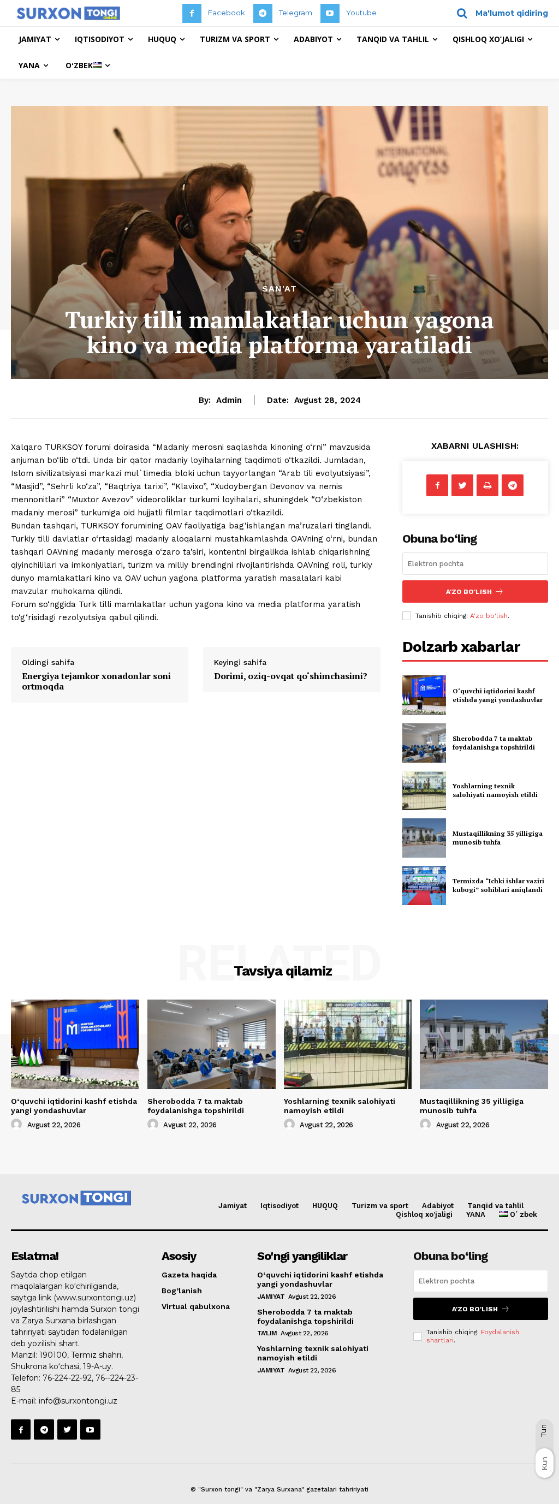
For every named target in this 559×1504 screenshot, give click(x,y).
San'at (279, 288)
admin (229, 400)
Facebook (226, 12)
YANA (475, 1214)
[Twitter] (462, 485)
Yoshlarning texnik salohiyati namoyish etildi (495, 790)
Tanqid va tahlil (495, 1206)
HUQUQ (325, 1206)
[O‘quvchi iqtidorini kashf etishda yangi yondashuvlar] (424, 695)
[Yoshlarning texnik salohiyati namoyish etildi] (424, 790)
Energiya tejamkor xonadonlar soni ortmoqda (96, 681)
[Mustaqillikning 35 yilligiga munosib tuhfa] (424, 838)
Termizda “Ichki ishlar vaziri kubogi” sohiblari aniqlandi (498, 885)
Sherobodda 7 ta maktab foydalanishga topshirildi (494, 742)
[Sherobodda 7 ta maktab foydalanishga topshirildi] (424, 743)
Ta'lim (267, 1333)
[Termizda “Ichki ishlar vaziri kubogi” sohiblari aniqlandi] (424, 885)
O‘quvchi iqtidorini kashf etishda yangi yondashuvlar (498, 695)
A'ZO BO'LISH (469, 592)
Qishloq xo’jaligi (424, 1214)
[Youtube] (330, 13)
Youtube (361, 12)
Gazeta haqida (189, 1274)
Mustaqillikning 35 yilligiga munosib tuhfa (498, 837)
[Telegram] (262, 13)
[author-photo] (18, 1125)
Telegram (295, 12)
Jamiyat (232, 1206)
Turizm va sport (380, 1206)
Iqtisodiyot (279, 1206)
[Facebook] (191, 13)
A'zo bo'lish (489, 616)
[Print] (487, 485)
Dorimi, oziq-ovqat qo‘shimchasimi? (290, 676)
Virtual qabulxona (196, 1306)
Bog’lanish (182, 1290)
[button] (498, 13)
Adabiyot (438, 1206)
